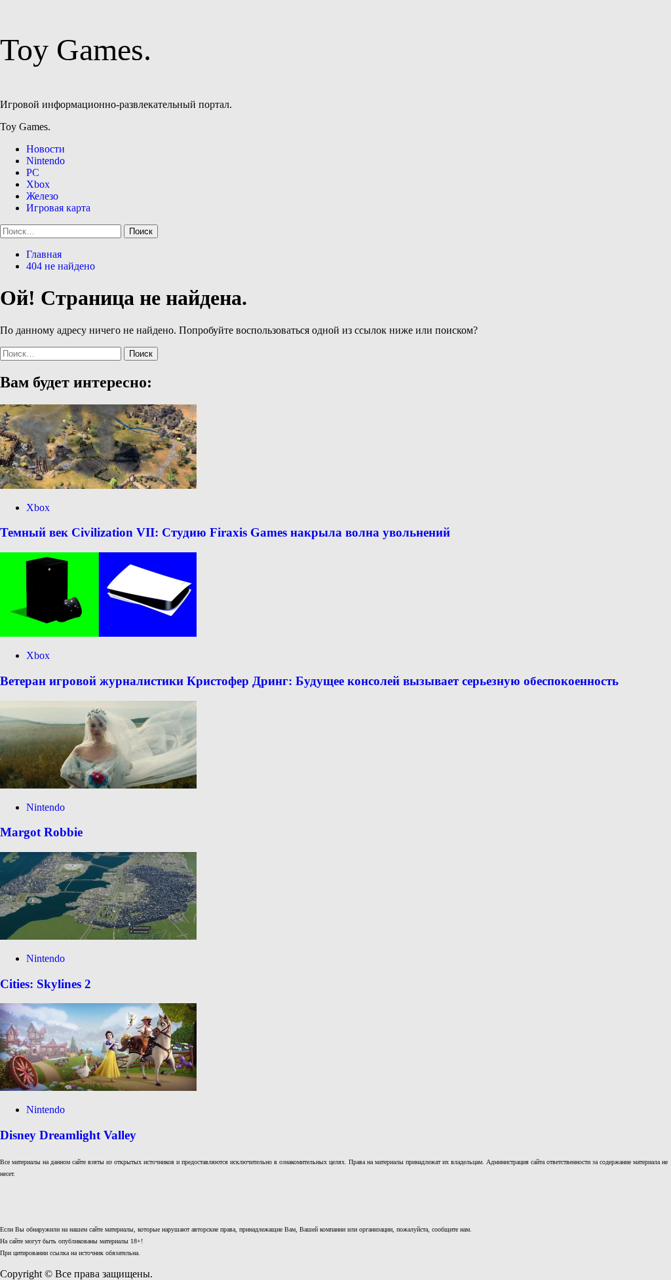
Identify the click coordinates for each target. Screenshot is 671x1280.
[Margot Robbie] (98, 785)
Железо (42, 196)
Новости (45, 148)
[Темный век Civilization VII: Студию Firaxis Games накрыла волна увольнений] (98, 485)
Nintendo (45, 160)
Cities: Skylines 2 (45, 984)
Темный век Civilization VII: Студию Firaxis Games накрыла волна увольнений (225, 532)
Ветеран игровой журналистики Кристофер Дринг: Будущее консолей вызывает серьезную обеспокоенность (309, 681)
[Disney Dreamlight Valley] (98, 1087)
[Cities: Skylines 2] (98, 936)
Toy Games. (75, 49)
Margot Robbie (41, 832)
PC (32, 172)
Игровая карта (58, 207)
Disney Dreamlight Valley (68, 1135)
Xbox (38, 184)
